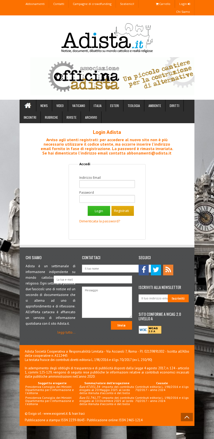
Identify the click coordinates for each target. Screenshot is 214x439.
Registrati (121, 210)
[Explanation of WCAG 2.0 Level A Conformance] (150, 332)
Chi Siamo (183, 12)
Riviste (71, 117)
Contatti (58, 4)
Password (86, 192)
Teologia (134, 105)
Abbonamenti (35, 4)
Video (60, 105)
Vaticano (78, 105)
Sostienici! (127, 4)
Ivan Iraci (78, 413)
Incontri (30, 117)
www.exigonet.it (56, 413)
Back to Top (187, 417)
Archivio (91, 117)
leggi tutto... (66, 332)
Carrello (164, 4)
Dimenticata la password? (99, 221)
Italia (98, 105)
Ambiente (154, 105)
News (44, 105)
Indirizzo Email (90, 177)
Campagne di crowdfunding (92, 4)
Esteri (114, 105)
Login (183, 4)
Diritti (174, 105)
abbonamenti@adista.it (149, 153)
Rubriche (51, 117)
